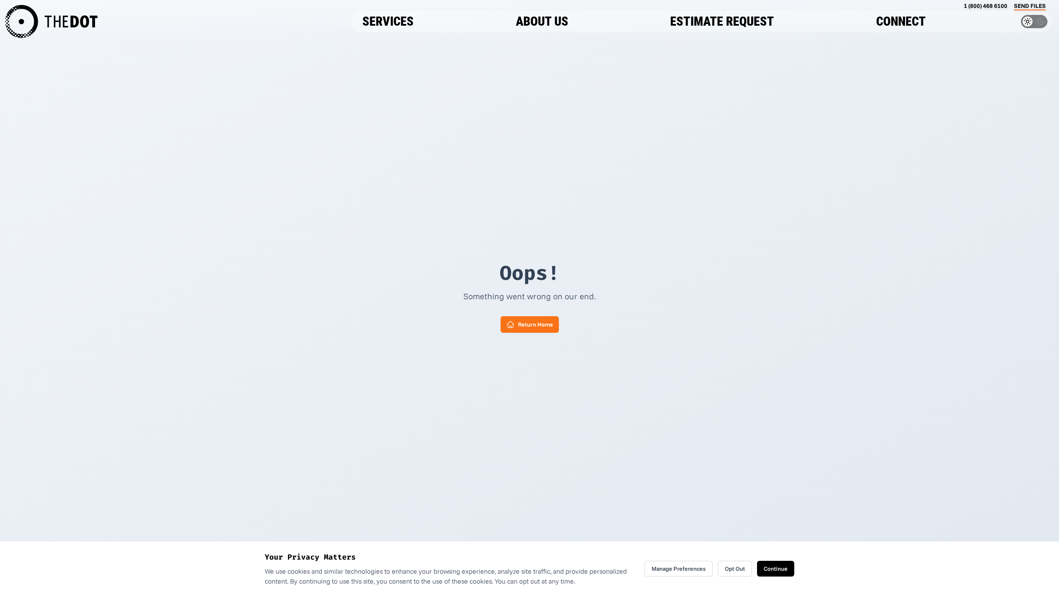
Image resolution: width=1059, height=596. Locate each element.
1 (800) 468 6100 (985, 6)
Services (388, 21)
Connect (901, 21)
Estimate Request (722, 21)
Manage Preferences (679, 568)
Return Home (535, 324)
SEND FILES (1030, 6)
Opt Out (735, 568)
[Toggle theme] (1034, 21)
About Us (542, 21)
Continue (776, 568)
